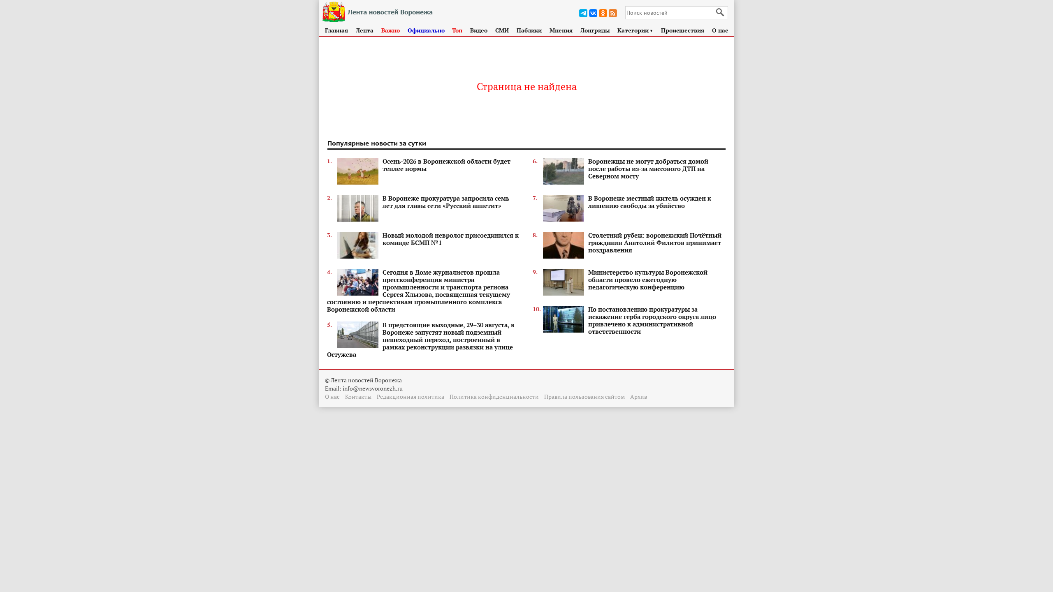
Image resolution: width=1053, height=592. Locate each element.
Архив (638, 396)
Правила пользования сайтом (584, 396)
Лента (364, 30)
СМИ (502, 30)
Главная (336, 30)
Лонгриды (595, 30)
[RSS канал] (613, 13)
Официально (426, 30)
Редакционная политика (410, 396)
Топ (457, 30)
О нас (720, 30)
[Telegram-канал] (583, 13)
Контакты (358, 396)
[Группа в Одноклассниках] (603, 13)
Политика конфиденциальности (494, 396)
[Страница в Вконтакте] (593, 13)
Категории (635, 30)
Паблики (529, 30)
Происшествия (682, 30)
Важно (390, 30)
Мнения (561, 30)
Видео (478, 30)
